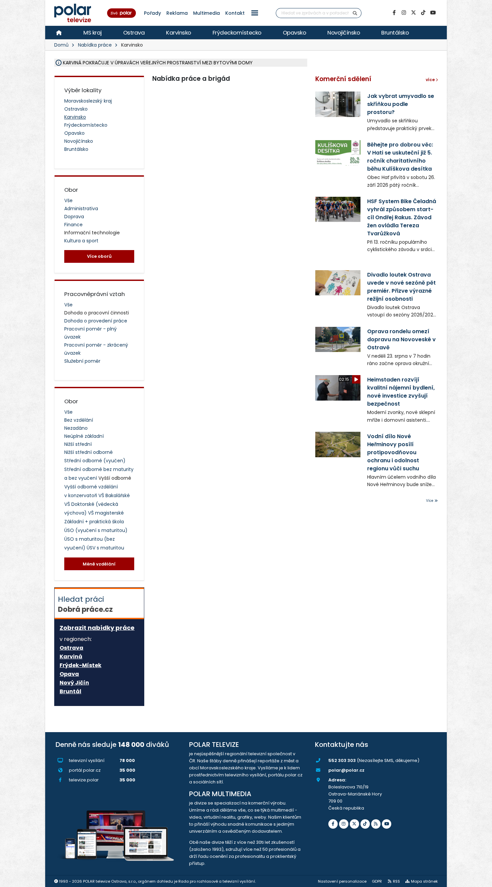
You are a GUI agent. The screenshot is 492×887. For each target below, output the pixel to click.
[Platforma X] (413, 12)
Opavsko (294, 32)
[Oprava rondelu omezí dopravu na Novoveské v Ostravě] (337, 339)
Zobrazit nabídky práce (97, 628)
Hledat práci (85, 604)
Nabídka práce (95, 45)
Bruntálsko (395, 32)
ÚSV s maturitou (105, 547)
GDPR (377, 881)
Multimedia (206, 13)
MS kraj (92, 32)
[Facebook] (394, 12)
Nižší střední (78, 444)
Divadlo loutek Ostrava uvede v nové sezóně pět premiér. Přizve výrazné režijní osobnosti (401, 287)
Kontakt (235, 13)
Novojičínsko (343, 32)
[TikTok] (423, 12)
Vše (68, 200)
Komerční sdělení (343, 78)
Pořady (152, 13)
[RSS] (376, 824)
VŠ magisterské (106, 513)
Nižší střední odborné (88, 452)
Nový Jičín (74, 683)
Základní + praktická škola (94, 521)
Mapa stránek (424, 881)
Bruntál (70, 692)
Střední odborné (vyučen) (95, 460)
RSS (396, 881)
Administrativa (81, 208)
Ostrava (134, 32)
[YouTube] (432, 12)
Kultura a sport (81, 240)
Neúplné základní (84, 436)
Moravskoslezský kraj (88, 101)
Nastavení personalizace (342, 881)
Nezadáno (76, 428)
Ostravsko (76, 109)
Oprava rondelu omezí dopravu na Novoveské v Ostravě (401, 339)
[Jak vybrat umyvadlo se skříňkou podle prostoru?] (337, 104)
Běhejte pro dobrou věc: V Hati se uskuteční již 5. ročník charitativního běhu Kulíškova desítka (400, 157)
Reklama (177, 13)
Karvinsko (178, 32)
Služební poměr (82, 361)
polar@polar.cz (346, 770)
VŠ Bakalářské (114, 495)
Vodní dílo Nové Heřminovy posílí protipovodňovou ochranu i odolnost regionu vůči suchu (393, 452)
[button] (254, 12)
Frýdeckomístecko (237, 32)
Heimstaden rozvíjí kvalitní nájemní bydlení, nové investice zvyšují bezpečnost (401, 392)
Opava (69, 674)
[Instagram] (403, 12)
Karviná (71, 657)
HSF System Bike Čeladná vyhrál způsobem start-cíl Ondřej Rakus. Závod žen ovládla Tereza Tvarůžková (401, 217)
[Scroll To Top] (480, 879)
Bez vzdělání (78, 420)
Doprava (74, 216)
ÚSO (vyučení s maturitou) (96, 530)
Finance (73, 224)
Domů (61, 45)
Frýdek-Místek (80, 665)
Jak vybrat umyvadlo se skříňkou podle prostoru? (400, 104)
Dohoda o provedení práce (95, 320)
